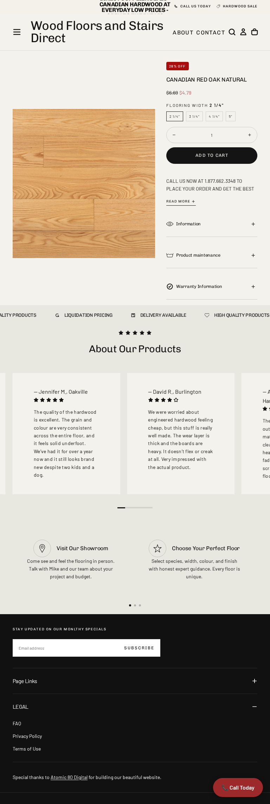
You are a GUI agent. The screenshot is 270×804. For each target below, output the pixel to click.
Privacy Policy (27, 736)
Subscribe (139, 647)
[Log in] (243, 32)
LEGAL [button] (20, 706)
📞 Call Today (238, 787)
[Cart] (254, 32)
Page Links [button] (25, 680)
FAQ (17, 723)
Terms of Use (27, 749)
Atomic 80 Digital (69, 777)
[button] (17, 32)
